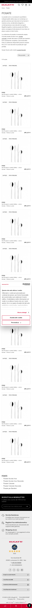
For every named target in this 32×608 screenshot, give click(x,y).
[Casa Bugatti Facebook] (10, 569)
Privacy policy (20, 599)
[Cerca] (19, 5)
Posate (4, 476)
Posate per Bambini (10, 488)
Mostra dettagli (22, 312)
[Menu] (29, 5)
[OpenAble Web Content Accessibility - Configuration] (29, 605)
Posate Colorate (8, 484)
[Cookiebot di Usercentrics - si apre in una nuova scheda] (23, 284)
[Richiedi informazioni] (5, 606)
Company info (11, 599)
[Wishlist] (22, 5)
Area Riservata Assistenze (9, 589)
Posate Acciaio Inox (10, 479)
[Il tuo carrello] (26, 5)
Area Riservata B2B (8, 579)
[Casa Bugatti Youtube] (21, 569)
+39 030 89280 (16, 563)
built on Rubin (21, 602)
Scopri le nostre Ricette (9, 574)
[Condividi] (26, 606)
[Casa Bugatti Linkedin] (18, 569)
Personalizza (15, 322)
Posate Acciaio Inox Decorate (13, 481)
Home (3, 8)
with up (10, 602)
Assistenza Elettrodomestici (10, 584)
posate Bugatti (21, 50)
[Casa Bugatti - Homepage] (8, 5)
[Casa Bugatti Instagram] (14, 569)
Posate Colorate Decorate (12, 486)
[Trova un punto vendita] (16, 606)
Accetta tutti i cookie (16, 317)
